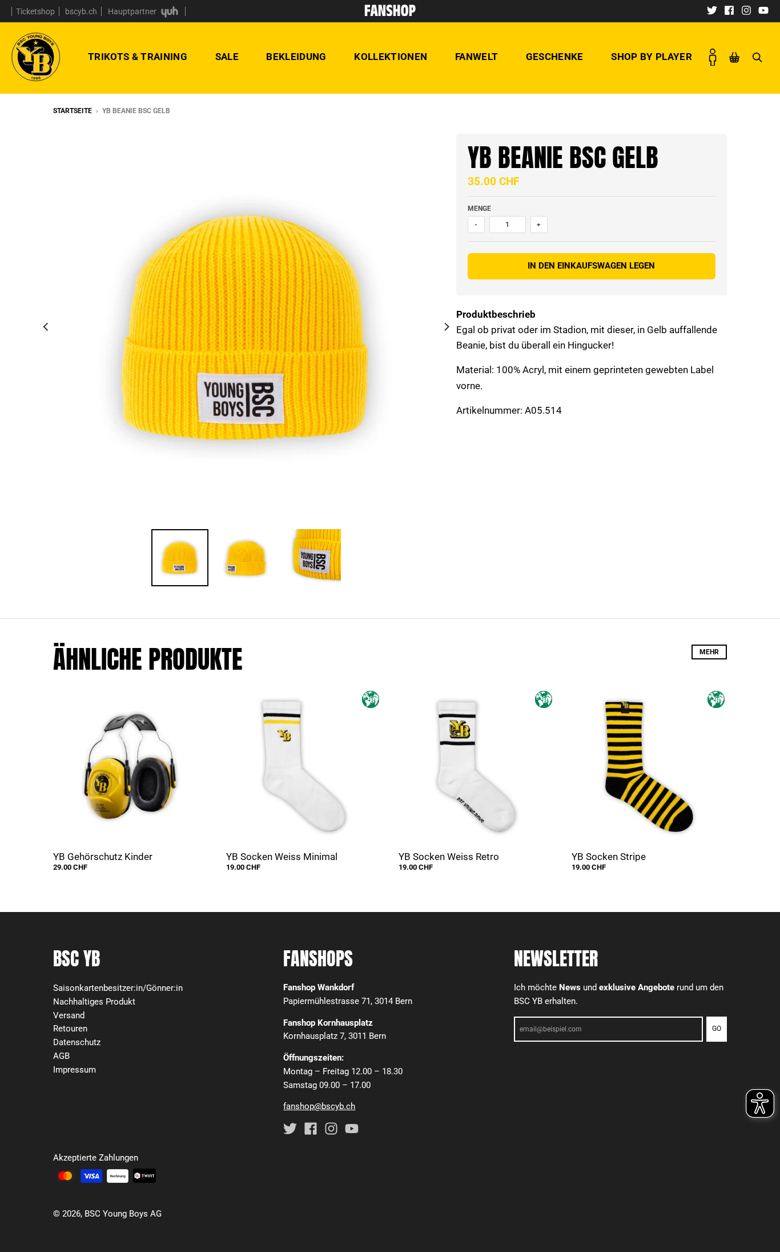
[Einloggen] (712, 57)
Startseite (72, 111)
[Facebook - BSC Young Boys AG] (729, 10)
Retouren (70, 1028)
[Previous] (46, 327)
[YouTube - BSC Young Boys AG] (763, 10)
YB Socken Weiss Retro (449, 856)
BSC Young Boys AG (123, 1214)
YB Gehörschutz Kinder (102, 856)
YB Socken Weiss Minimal (281, 856)
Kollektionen (390, 56)
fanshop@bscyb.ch (319, 1106)
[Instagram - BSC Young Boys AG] (746, 10)
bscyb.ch (81, 11)
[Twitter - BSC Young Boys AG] (712, 10)
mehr (709, 652)
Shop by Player (651, 56)
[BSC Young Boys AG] (390, 12)
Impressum (74, 1070)
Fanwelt (476, 56)
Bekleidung (296, 56)
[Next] (446, 327)
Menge (479, 209)
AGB (61, 1056)
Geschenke (555, 56)
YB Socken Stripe (609, 856)
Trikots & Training (137, 56)
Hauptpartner (133, 11)
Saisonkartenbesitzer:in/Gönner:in (118, 988)
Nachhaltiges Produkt (94, 1002)
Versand (69, 1015)
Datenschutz (76, 1042)
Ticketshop (35, 11)
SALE (227, 56)
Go (716, 1029)
